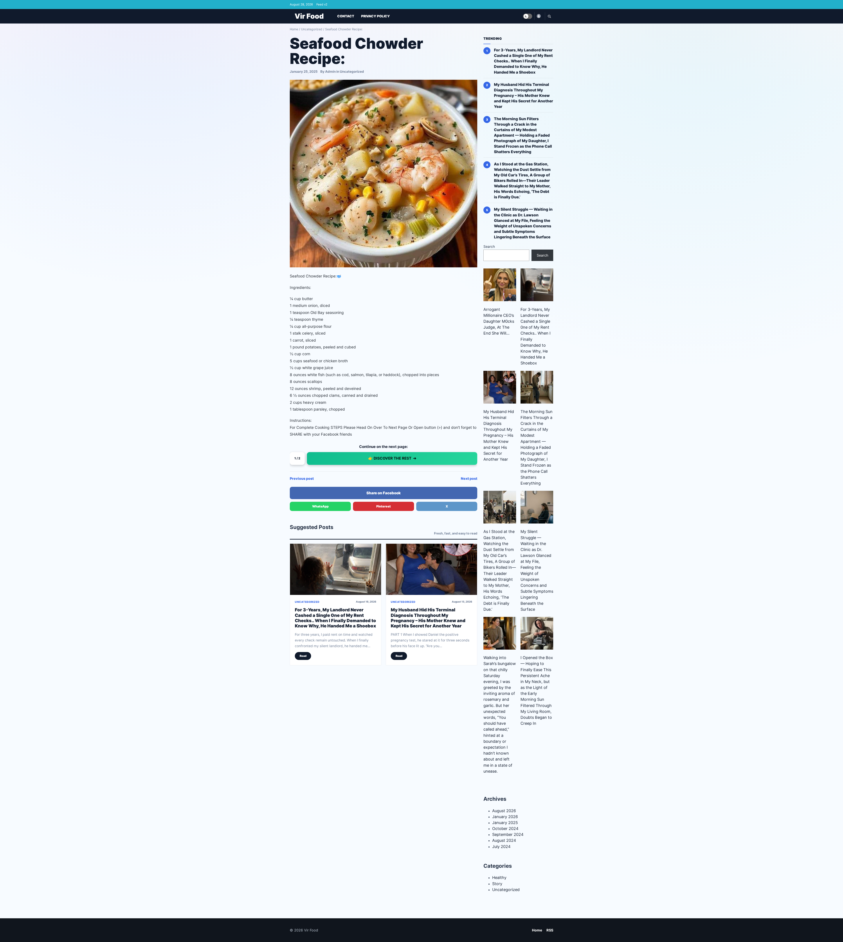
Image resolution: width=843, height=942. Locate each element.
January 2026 (505, 816)
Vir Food (309, 16)
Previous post (302, 478)
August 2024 (504, 840)
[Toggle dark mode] (527, 16)
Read (303, 656)
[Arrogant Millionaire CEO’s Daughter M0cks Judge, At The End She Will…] (499, 284)
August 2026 (504, 810)
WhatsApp (320, 506)
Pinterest (383, 506)
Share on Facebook (383, 493)
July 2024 (501, 846)
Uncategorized (311, 29)
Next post (469, 478)
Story (497, 883)
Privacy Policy (375, 16)
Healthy (499, 877)
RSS (549, 930)
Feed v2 (321, 4)
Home (294, 29)
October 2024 (505, 828)
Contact (345, 16)
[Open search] (549, 16)
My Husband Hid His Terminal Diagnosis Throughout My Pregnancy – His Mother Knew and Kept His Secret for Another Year (428, 618)
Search (489, 246)
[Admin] (538, 16)
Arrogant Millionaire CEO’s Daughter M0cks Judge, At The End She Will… (498, 321)
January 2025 (505, 822)
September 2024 (508, 834)
